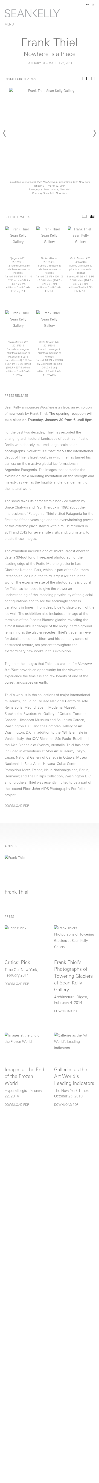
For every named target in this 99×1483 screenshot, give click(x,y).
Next (94, 133)
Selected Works (84, 216)
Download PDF (17, 805)
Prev (4, 133)
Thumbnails (92, 78)
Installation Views (84, 78)
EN (87, 5)
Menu (9, 24)
